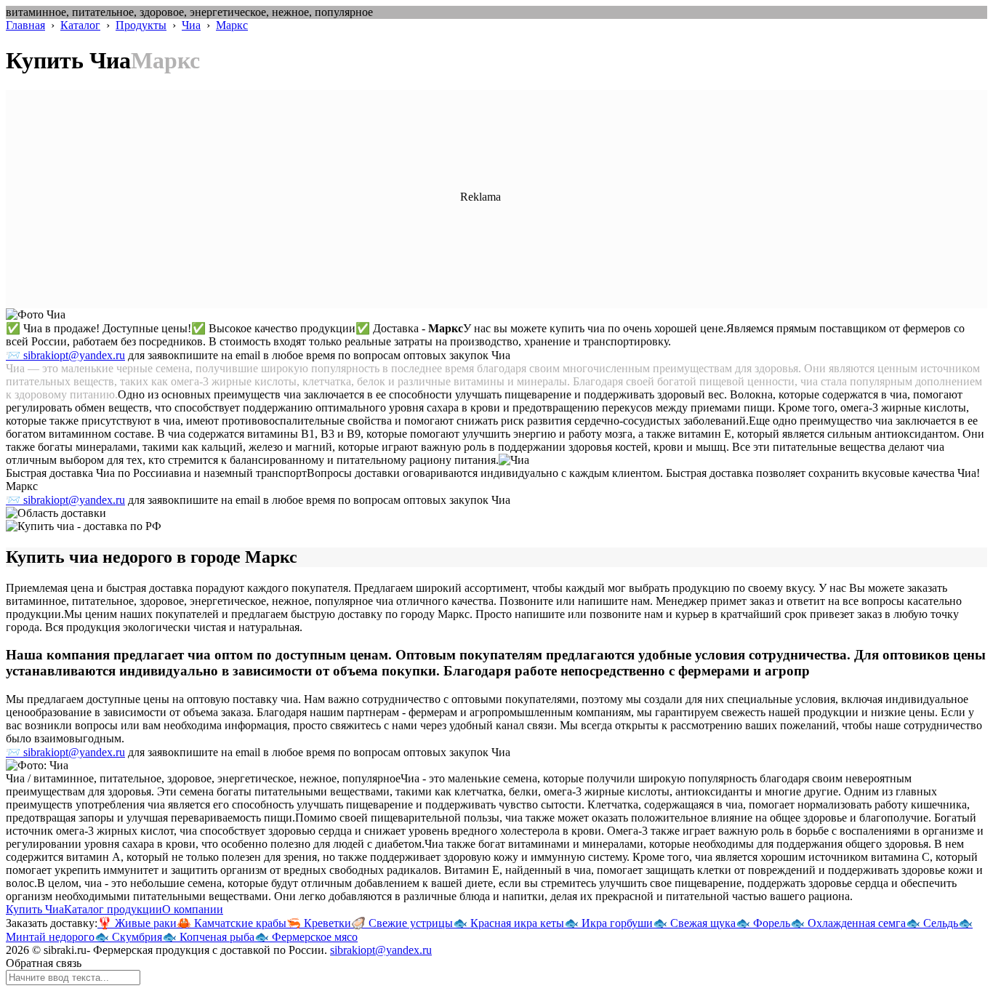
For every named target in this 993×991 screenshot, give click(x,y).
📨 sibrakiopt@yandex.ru (65, 355)
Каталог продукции (113, 909)
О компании (192, 909)
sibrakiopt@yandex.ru (381, 950)
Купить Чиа (35, 909)
